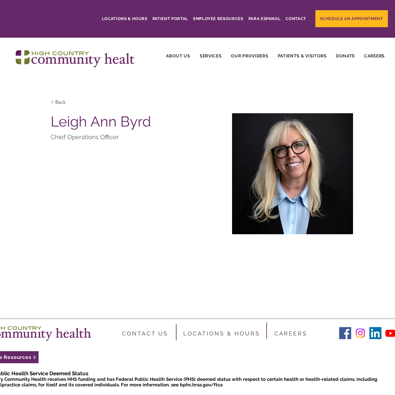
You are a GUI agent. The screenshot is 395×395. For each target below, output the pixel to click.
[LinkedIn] (375, 333)
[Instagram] (360, 333)
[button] (211, 55)
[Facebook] (345, 333)
